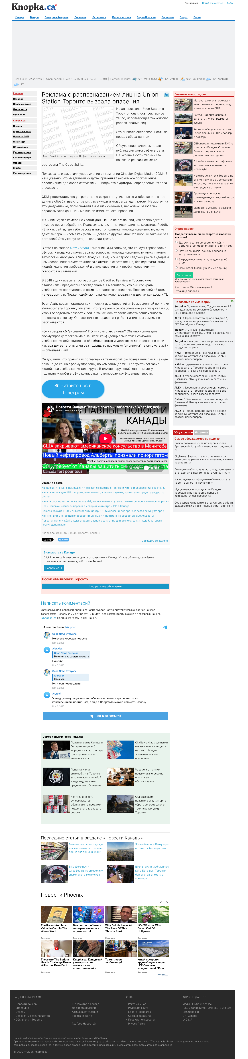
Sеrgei (178, 306)
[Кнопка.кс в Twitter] (166, 94)
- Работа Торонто (81, 1015)
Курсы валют (53, 78)
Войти (230, 3)
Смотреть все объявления (105, 586)
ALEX (177, 318)
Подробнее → (53, 567)
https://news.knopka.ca (91, 1041)
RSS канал (19, 114)
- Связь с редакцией (139, 1015)
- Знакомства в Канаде (84, 1003)
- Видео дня (21, 1007)
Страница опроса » (186, 291)
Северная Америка (56, 17)
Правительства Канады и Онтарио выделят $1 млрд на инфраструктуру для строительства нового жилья (87, 750)
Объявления (20, 147)
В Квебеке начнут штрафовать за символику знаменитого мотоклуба (86, 870)
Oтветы (17, 162)
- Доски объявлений (83, 1007)
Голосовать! (184, 275)
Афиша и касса (22, 131)
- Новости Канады (25, 1003)
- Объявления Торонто (28, 1019)
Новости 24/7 (21, 136)
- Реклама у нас (136, 1003)
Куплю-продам (22, 152)
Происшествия (121, 17)
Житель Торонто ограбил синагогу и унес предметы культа (211, 118)
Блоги (197, 17)
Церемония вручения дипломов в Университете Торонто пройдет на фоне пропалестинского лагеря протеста (201, 367)
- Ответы (19, 1011)
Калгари (223, 78)
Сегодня (18, 98)
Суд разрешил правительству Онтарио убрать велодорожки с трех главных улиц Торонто (150, 804)
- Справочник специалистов (32, 1015)
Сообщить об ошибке (155, 540)
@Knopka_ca (48, 617)
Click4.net (19, 141)
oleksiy (179, 329)
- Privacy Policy (135, 1023)
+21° (140, 78)
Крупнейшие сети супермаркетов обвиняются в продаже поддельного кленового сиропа (86, 804)
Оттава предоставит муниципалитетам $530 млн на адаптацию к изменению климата (202, 333)
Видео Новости (146, 17)
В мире (34, 17)
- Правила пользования (141, 1019)
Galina (178, 399)
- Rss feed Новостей (83, 1023)
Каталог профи (22, 157)
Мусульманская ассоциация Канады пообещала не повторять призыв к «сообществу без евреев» (197, 492)
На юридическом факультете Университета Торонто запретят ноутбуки (202, 481)
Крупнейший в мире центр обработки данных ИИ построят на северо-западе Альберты (98, 515)
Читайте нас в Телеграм (75, 389)
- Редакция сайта (137, 1007)
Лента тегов (20, 109)
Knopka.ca (19, 120)
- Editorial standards (138, 1011)
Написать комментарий (65, 603)
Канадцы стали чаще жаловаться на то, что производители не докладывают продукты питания (203, 344)
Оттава (174, 78)
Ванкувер (198, 78)
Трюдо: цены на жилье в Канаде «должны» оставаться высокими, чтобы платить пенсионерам (199, 356)
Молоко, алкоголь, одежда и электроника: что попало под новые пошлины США (86, 848)
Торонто (125, 78)
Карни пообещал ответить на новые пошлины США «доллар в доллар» (213, 133)
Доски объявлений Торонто (65, 579)
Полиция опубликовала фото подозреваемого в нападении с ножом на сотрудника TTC (204, 471)
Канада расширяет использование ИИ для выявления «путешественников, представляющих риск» (105, 501)
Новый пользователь (213, 3)
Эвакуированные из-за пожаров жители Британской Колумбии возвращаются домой (203, 444)
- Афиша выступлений (84, 1011)
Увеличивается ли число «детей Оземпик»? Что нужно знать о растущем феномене (200, 379)
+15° (21, 84)
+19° (165, 78)
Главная (18, 93)
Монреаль (150, 78)
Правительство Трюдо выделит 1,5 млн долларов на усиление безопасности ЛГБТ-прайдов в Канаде (202, 309)
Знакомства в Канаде (59, 552)
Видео (17, 167)
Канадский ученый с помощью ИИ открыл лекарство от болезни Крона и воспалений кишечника (103, 487)
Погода (114, 78)
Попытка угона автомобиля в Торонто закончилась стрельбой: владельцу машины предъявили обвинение (86, 777)
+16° (213, 78)
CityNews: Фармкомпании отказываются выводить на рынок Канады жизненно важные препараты (151, 750)
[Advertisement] (123, 49)
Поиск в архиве (22, 104)
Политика (80, 17)
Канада (19, 17)
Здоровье (168, 17)
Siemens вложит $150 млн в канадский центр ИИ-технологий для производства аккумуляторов (103, 510)
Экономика (99, 17)
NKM (177, 352)
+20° (188, 78)
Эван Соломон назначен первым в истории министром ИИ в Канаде (85, 506)
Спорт (184, 17)
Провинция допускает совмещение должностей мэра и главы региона (214, 197)
